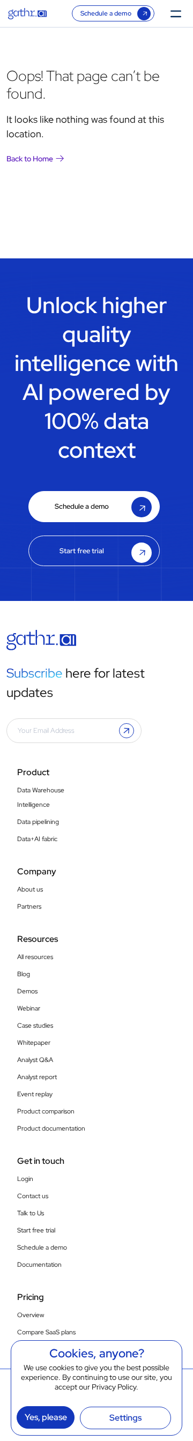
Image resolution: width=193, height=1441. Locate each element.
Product (33, 772)
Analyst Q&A (35, 1060)
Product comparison (46, 1111)
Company (36, 871)
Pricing (30, 1297)
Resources (37, 939)
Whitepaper (33, 1042)
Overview (30, 1315)
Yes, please (46, 1417)
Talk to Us (30, 1213)
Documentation (39, 1264)
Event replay (35, 1094)
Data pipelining (38, 822)
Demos (27, 991)
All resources (35, 957)
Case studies (35, 1025)
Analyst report (37, 1077)
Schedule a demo (105, 13)
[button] (126, 730)
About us (30, 889)
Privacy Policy (114, 1387)
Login (25, 1179)
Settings (125, 1417)
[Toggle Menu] (179, 13)
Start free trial (82, 550)
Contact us (32, 1196)
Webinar (28, 1008)
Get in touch (40, 1161)
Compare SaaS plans (46, 1332)
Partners (29, 906)
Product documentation (51, 1128)
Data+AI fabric (37, 839)
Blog (23, 974)
